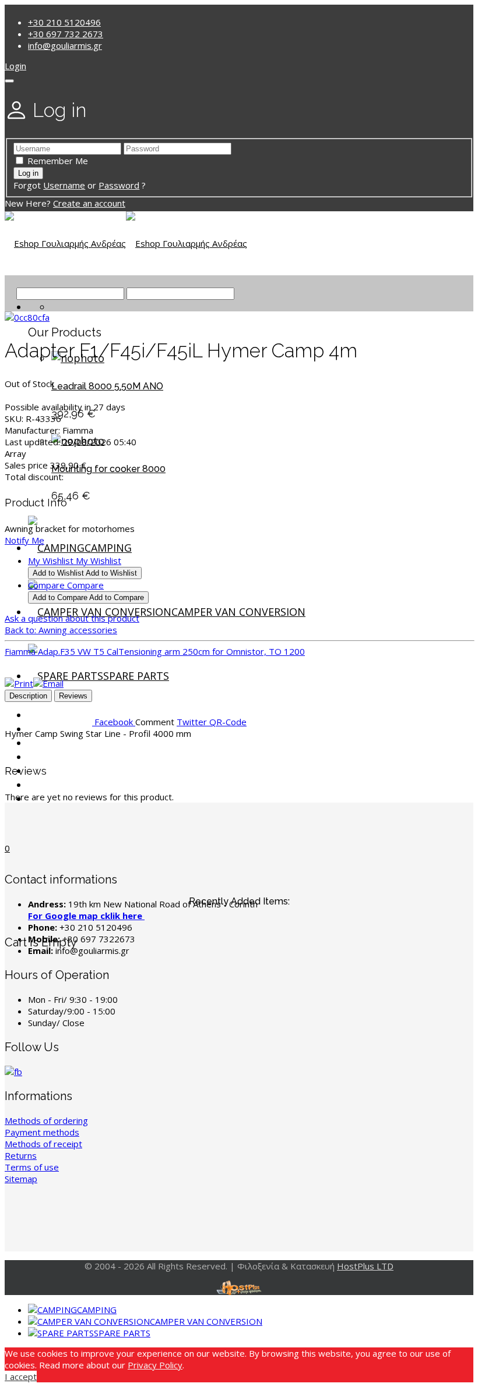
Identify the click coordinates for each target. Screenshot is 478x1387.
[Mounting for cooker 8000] (77, 441)
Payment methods (42, 1132)
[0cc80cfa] (27, 317)
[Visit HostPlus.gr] (239, 1287)
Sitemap (21, 1178)
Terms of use (32, 1167)
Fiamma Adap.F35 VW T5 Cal (61, 651)
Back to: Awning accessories (61, 630)
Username (64, 185)
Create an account (89, 203)
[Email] (48, 683)
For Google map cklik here (86, 915)
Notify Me (24, 540)
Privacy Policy (155, 1365)
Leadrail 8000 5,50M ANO (107, 386)
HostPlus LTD (365, 1266)
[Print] (19, 683)
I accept (21, 1376)
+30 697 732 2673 (65, 34)
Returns (21, 1155)
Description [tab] (28, 695)
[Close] (9, 81)
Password (119, 185)
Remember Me (57, 160)
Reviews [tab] (73, 695)
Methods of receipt (43, 1144)
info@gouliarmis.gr (65, 45)
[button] (15, 66)
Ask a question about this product (72, 618)
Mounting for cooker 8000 (108, 468)
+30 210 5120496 (64, 22)
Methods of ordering (46, 1120)
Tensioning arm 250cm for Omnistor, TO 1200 (211, 651)
